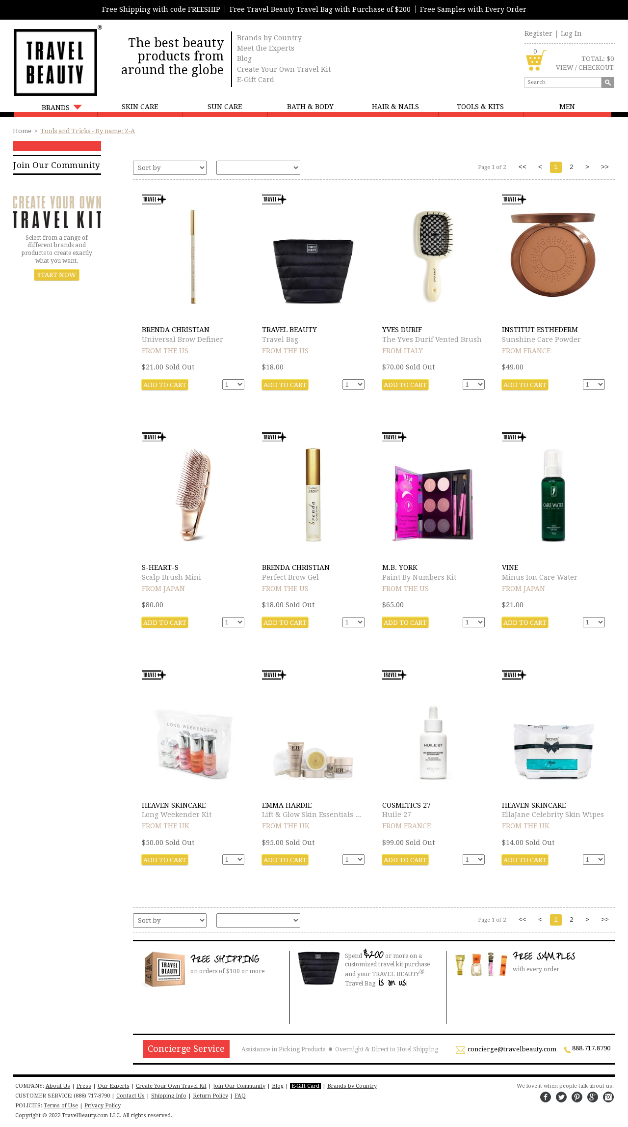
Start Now (56, 275)
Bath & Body (310, 107)
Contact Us (130, 1096)
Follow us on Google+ (592, 1097)
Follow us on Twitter (561, 1097)
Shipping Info (168, 1096)
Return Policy (210, 1096)
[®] (54, 61)
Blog (244, 58)
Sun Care (225, 107)
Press (84, 1086)
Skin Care (140, 107)
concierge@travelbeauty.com (512, 1049)
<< (522, 167)
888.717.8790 (591, 1048)
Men (567, 107)
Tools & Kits (480, 107)
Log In (571, 33)
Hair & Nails (395, 107)
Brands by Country (269, 38)
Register (538, 33)
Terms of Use (61, 1105)
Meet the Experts (265, 48)
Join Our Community (56, 165)
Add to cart (164, 385)
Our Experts (114, 1086)
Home (22, 131)
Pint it (577, 1097)
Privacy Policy (102, 1105)
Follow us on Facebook (545, 1097)
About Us (58, 1086)
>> (605, 167)
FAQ (240, 1096)
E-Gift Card (255, 80)
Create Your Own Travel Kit (284, 69)
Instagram (608, 1097)
